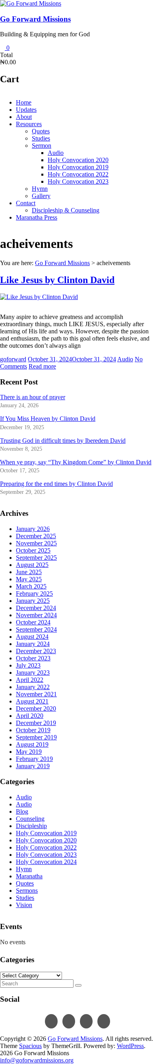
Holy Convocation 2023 (78, 181)
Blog (22, 811)
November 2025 (36, 543)
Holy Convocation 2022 (78, 174)
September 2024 (36, 629)
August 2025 (32, 564)
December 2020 (36, 708)
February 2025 (34, 593)
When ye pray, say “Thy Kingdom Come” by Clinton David (75, 462)
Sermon (41, 145)
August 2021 (32, 701)
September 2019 (36, 737)
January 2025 (33, 600)
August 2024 (32, 636)
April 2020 (29, 715)
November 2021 (36, 694)
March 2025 (31, 586)
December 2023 (36, 651)
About (24, 116)
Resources (29, 124)
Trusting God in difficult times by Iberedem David (63, 440)
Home (23, 102)
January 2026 (33, 528)
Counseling (30, 818)
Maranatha (29, 876)
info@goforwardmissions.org (37, 1060)
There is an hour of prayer (32, 397)
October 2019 (33, 730)
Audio (56, 152)
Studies (41, 138)
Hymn (40, 188)
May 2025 (29, 579)
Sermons (27, 890)
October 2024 (33, 622)
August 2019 (32, 744)
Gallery (41, 195)
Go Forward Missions (35, 19)
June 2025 (29, 572)
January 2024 (33, 643)
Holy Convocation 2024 (46, 861)
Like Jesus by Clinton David (57, 280)
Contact (25, 203)
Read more (42, 366)
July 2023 (28, 665)
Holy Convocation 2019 (78, 167)
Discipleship (31, 825)
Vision (24, 905)
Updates (26, 109)
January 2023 (33, 672)
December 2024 (36, 607)
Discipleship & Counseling (65, 210)
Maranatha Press (36, 217)
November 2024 (36, 615)
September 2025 (36, 557)
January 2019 (33, 766)
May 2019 (29, 751)
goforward (13, 359)
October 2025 (33, 550)
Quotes (41, 131)
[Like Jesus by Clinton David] (39, 296)
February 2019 (34, 758)
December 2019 (36, 722)
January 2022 (33, 687)
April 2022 (29, 679)
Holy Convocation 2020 (78, 160)
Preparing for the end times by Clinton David (56, 483)
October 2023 (33, 658)
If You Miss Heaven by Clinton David (47, 418)
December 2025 (36, 536)
